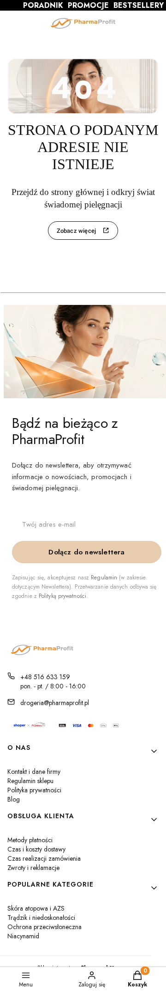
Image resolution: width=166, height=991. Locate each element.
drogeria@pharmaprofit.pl (54, 702)
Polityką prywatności (62, 596)
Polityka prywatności (34, 790)
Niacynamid (23, 936)
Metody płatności (30, 840)
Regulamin (104, 577)
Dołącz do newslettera (86, 552)
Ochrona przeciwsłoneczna (44, 926)
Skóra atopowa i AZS (36, 908)
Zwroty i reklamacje (33, 867)
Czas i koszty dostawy (36, 849)
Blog (13, 799)
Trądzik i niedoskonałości (41, 917)
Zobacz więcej (76, 230)
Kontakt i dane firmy (33, 771)
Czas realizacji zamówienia (44, 858)
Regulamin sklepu (30, 780)
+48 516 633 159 (45, 676)
